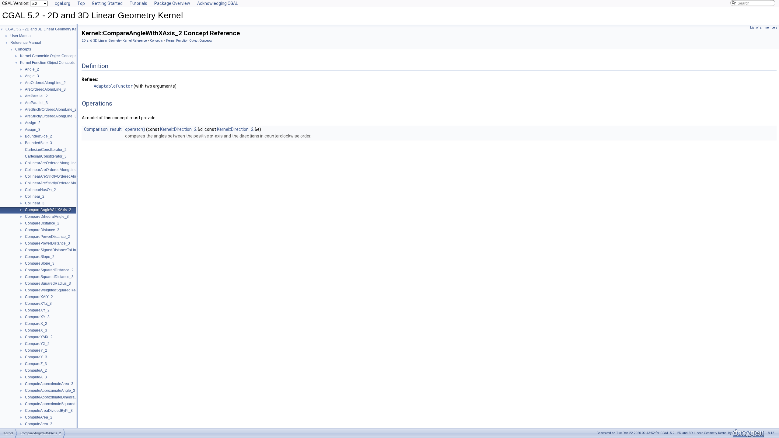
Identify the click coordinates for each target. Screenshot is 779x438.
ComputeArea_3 (38, 424)
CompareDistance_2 (42, 223)
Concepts (23, 49)
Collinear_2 (34, 196)
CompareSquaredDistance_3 (49, 277)
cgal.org (62, 3)
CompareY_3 (36, 357)
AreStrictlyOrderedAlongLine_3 (51, 116)
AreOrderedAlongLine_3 (45, 89)
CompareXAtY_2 (39, 297)
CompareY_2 (36, 350)
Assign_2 (32, 123)
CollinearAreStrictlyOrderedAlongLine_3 (58, 183)
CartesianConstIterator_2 (46, 150)
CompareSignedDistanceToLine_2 (53, 250)
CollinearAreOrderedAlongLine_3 (53, 170)
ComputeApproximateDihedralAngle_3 (57, 397)
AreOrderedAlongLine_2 (45, 83)
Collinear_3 (34, 203)
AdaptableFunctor (113, 86)
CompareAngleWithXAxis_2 (48, 210)
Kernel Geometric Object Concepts (48, 56)
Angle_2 (32, 69)
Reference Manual (25, 42)
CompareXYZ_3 (38, 303)
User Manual (21, 36)
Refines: (90, 79)
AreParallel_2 (36, 96)
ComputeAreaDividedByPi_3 (49, 410)
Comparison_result (103, 129)
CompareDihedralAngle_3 (47, 216)
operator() (135, 129)
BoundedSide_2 (38, 136)
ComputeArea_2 (38, 417)
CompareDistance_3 (42, 230)
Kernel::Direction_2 (178, 129)
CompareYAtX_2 (39, 337)
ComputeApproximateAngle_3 (50, 390)
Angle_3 (32, 76)
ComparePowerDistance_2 (47, 237)
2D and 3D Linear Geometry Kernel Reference (114, 41)
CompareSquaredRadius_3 (48, 283)
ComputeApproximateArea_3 (49, 384)
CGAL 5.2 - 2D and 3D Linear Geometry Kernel (44, 29)
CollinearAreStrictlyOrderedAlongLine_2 (58, 176)
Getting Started (107, 3)
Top (81, 3)
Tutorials (138, 3)
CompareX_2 (36, 324)
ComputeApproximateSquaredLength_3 (58, 404)
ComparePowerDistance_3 (47, 243)
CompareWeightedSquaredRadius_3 (56, 290)
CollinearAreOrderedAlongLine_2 (53, 163)
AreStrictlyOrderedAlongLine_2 (51, 109)
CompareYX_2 (37, 344)
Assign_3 (32, 129)
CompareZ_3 (36, 364)
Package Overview (172, 3)
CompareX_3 (36, 330)
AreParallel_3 (36, 103)
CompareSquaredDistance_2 (49, 270)
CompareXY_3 (37, 317)
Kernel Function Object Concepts (47, 63)
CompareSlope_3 (39, 263)
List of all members (763, 28)
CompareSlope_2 (39, 257)
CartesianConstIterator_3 (46, 156)
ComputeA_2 (36, 370)
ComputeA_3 (36, 377)
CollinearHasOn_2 (40, 190)
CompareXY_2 (37, 310)
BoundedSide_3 (38, 143)
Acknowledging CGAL (217, 3)
